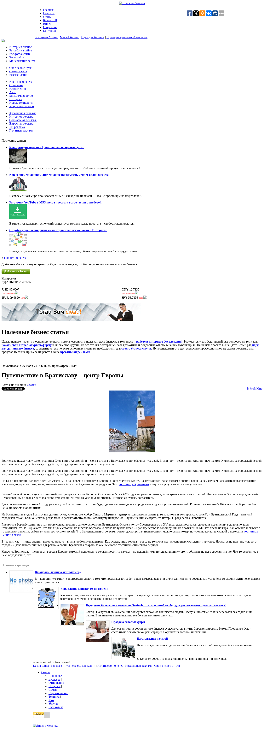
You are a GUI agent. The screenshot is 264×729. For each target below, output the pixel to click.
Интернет (15, 99)
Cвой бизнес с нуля (167, 665)
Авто (12, 92)
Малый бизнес (69, 37)
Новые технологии (21, 102)
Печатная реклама (21, 130)
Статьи (47, 16)
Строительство (58, 693)
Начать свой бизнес (110, 665)
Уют (51, 700)
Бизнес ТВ (50, 20)
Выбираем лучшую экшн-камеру (58, 572)
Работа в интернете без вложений (73, 665)
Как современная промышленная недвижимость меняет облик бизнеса (59, 174)
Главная (48, 9)
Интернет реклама (21, 116)
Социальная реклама (23, 120)
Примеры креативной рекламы (126, 37)
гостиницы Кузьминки (134, 484)
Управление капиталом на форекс (84, 588)
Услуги (53, 703)
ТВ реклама (17, 127)
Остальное (16, 85)
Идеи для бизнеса (92, 37)
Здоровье (56, 675)
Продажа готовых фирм (128, 622)
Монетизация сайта (22, 60)
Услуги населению (21, 106)
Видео (47, 23)
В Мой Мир (254, 388)
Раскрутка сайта (20, 54)
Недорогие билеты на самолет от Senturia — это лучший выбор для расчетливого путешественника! (156, 605)
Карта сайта (41, 665)
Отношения (56, 682)
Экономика (56, 707)
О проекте (50, 27)
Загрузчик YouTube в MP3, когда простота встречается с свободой (55, 202)
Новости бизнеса (15, 257)
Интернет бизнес (46, 37)
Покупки (54, 686)
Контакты (49, 30)
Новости (49, 13)
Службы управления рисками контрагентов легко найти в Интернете (58, 230)
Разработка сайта (20, 50)
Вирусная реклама (21, 123)
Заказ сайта (16, 57)
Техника (54, 696)
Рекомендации (18, 74)
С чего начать (18, 71)
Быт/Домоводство (21, 95)
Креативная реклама (22, 113)
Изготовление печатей (152, 638)
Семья (53, 689)
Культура (54, 679)
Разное (45, 672)
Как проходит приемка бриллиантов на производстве (46, 147)
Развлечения (17, 88)
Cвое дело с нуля (20, 67)
